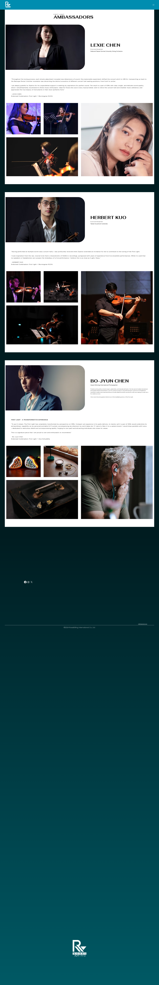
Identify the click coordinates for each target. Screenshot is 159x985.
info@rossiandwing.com (142, 624)
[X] (31, 582)
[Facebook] (25, 582)
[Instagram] (28, 582)
